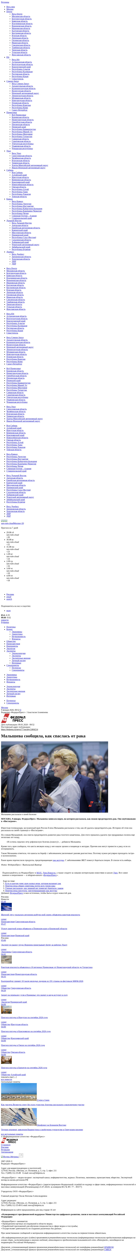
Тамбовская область (21, 47)
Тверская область (19, 50)
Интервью (16, 663)
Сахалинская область (21, 240)
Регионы (5, 2)
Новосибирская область (22, 184)
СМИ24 (107, 1249)
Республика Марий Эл (22, 132)
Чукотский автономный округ (25, 244)
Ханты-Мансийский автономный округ (30, 165)
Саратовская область (21, 141)
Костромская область (21, 33)
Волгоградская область (22, 64)
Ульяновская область (21, 146)
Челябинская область (21, 158)
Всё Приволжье (19, 115)
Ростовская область (20, 74)
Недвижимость (19, 636)
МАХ (39, 873)
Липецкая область (20, 38)
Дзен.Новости (49, 873)
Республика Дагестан (21, 204)
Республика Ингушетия (22, 206)
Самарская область (20, 139)
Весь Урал (16, 153)
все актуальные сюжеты (12, 1134)
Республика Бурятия (21, 249)
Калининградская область (23, 88)
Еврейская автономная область (26, 228)
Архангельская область (22, 86)
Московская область (21, 16)
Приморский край (20, 235)
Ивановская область (21, 28)
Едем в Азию (43, 1100)
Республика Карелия (21, 105)
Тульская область (19, 52)
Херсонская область (21, 259)
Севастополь (17, 79)
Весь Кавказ (17, 201)
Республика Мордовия (22, 134)
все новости (6, 1079)
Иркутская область (20, 177)
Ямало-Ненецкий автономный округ (28, 168)
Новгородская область (22, 100)
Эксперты (11, 651)
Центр (9, 11)
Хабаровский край (20, 242)
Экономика (17, 632)
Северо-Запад (12, 81)
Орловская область (20, 40)
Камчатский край (20, 230)
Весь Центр (17, 14)
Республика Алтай (20, 189)
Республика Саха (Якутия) (24, 237)
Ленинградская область (22, 96)
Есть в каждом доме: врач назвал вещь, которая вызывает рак (33, 883)
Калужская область (20, 31)
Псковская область (20, 103)
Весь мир (10, 7)
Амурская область (20, 225)
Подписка (16, 668)
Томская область (19, 196)
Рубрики (5, 622)
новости (5, 620)
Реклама (10, 594)
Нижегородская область (23, 120)
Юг (7, 57)
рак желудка (58, 860)
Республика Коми (20, 108)
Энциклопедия (18, 653)
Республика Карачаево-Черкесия (26, 211)
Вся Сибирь (17, 172)
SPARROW (108, 1247)
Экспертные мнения (21, 658)
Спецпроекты (12, 665)
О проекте (5, 1145)
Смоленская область (21, 45)
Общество (11, 641)
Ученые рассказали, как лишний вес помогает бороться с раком (34, 888)
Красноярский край (21, 182)
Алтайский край (19, 175)
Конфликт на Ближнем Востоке (51, 1125)
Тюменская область (20, 163)
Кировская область (20, 117)
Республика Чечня (20, 213)
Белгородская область (22, 19)
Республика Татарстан (22, 136)
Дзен (115, 873)
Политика (11, 627)
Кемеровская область (21, 180)
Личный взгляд (19, 660)
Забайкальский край (21, 247)
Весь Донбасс (18, 254)
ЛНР (14, 261)
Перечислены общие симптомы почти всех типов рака (30, 886)
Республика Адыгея (21, 69)
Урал (8, 151)
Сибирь (9, 170)
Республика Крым (20, 76)
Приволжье (11, 112)
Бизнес (9, 629)
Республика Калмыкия (22, 71)
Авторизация (7, 1152)
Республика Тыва (20, 192)
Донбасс (10, 252)
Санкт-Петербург (20, 110)
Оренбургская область (22, 122)
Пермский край (19, 127)
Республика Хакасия (21, 194)
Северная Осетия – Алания (24, 216)
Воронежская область (21, 26)
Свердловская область (22, 156)
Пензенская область (21, 124)
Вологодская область (21, 91)
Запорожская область (21, 256)
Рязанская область (20, 43)
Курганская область (21, 160)
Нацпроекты (12, 646)
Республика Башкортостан (24, 129)
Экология (10, 648)
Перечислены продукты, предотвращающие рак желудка (31, 891)
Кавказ (9, 199)
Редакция (5, 1149)
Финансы (16, 639)
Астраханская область (22, 62)
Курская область (19, 35)
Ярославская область (21, 55)
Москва (9, 9)
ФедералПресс (50, 875)
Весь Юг (16, 59)
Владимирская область (22, 23)
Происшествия (13, 644)
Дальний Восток (14, 220)
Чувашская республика (22, 148)
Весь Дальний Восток (22, 223)
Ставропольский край (22, 218)
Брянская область (20, 21)
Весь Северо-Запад (20, 83)
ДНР (14, 264)
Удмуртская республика (22, 144)
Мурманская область (21, 98)
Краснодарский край (21, 67)
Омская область (19, 187)
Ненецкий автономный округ (25, 93)
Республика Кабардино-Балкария (27, 208)
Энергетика (17, 634)
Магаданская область (21, 232)
